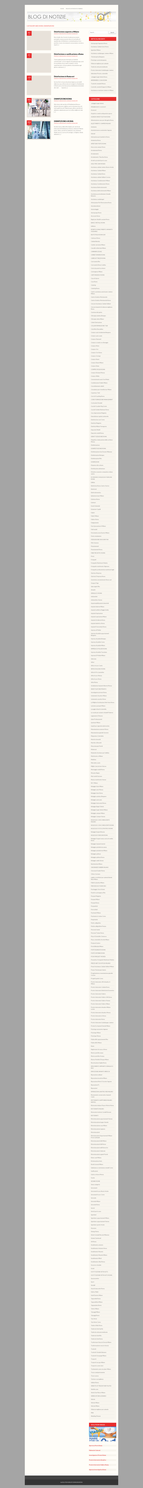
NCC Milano (94, 783)
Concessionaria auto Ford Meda (100, 379)
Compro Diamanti (96, 339)
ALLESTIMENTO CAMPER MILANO (101, 123)
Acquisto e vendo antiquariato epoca (101, 113)
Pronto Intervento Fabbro (74, 8)
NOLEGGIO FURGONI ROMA (99, 835)
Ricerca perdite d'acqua (97, 1056)
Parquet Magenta (96, 896)
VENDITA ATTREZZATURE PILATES (101, 1386)
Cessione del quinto (96, 312)
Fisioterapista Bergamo (98, 57)
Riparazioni (94, 1088)
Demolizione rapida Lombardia (99, 416)
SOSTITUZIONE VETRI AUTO (99, 1272)
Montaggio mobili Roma (98, 769)
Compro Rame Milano (97, 362)
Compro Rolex (95, 366)
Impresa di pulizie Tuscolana (99, 652)
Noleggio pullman (96, 854)
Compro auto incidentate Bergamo (101, 332)
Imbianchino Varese (96, 600)
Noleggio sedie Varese (97, 860)
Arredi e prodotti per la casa (99, 160)
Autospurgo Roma (96, 213)
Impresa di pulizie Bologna (98, 639)
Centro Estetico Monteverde (99, 297)
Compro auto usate (96, 336)
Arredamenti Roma (96, 150)
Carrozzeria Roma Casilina (98, 265)
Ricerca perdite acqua (97, 1053)
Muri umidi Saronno (96, 776)
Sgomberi (93, 1215)
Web (92, 1412)
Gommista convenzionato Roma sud (101, 580)
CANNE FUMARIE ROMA (98, 255)
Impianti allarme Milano (97, 606)
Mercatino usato (95, 763)
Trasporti (93, 1359)
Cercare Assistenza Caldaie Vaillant (101, 304)
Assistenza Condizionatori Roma (100, 184)
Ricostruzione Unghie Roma (98, 1063)
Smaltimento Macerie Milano (99, 1255)
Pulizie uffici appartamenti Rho (99, 1039)
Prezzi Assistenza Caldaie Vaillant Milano (102, 966)
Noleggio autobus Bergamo (98, 796)
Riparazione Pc (95, 1085)
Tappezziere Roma (96, 1305)
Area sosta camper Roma (98, 147)
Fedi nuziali (94, 529)
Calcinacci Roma (95, 238)
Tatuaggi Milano (95, 1312)
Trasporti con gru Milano (98, 1362)
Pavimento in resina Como (98, 916)
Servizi (93, 1208)
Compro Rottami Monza (98, 373)
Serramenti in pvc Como (98, 1194)
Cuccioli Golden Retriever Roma (100, 409)
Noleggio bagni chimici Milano (99, 810)
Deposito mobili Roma (97, 433)
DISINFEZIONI (95, 462)
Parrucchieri (94, 909)
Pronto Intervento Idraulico (97, 1460)
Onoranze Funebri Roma (98, 871)
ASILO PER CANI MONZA (98, 164)
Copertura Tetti (95, 393)
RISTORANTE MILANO (97, 1109)
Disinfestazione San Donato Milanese (101, 452)
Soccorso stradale (96, 1265)
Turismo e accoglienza (97, 1379)
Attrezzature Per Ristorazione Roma (101, 202)
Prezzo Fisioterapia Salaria (98, 970)
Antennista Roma (96, 140)
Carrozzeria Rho (95, 261)
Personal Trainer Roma (97, 933)
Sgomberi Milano (96, 50)
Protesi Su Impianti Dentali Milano (100, 1026)
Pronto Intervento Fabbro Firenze (100, 1000)
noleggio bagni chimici (97, 103)
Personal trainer (95, 929)
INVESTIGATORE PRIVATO (98, 689)
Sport (92, 1282)
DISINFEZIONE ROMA (63, 99)
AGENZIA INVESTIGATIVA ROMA (100, 117)
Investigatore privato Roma (99, 692)
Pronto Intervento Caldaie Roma (100, 987)
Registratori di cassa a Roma (99, 1049)
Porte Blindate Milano (97, 946)
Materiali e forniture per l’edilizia (100, 753)
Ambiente (94, 127)
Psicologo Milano (96, 1032)
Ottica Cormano (95, 874)
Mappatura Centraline (97, 736)
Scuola (93, 1178)
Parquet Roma (95, 903)
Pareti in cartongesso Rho (98, 893)
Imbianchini (94, 596)
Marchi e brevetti (96, 739)
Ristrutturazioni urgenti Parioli (99, 1154)
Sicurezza (93, 1228)
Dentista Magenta (96, 423)
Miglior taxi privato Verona (98, 766)
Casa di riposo (95, 278)
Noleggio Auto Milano (97, 786)
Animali (93, 133)
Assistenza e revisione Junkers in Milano (102, 90)
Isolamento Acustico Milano (99, 696)
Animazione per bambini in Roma (100, 137)
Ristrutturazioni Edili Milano (99, 1141)
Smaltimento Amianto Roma (99, 1248)
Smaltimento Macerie (97, 1251)
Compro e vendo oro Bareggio (99, 342)
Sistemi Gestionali (96, 1238)
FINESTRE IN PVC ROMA (98, 553)
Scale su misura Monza (97, 1174)
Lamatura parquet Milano (98, 706)
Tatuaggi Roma (95, 1315)
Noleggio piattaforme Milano (99, 850)
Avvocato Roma (95, 216)
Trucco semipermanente (98, 1372)
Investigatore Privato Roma (97, 1455)
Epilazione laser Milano (97, 496)
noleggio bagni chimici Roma (99, 77)
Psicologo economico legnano (99, 1029)
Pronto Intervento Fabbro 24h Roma (101, 997)
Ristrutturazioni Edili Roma (98, 1144)
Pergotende (94, 919)
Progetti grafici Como (97, 978)
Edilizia (93, 482)
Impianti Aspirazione (97, 613)
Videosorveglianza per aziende (99, 63)
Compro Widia (95, 376)
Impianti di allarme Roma (98, 620)
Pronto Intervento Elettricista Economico (102, 990)
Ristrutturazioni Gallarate (98, 1151)
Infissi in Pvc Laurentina (97, 672)
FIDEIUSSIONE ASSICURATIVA (99, 539)
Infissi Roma (94, 682)
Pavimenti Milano (96, 913)
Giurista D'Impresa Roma (98, 576)
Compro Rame (95, 359)
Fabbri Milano (95, 516)
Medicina (93, 759)
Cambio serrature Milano (98, 245)
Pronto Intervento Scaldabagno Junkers (102, 70)
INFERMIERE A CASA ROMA (99, 80)
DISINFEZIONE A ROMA (63, 121)
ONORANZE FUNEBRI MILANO (100, 867)
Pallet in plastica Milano (97, 882)
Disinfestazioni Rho (96, 458)
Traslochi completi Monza (98, 83)
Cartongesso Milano (96, 271)
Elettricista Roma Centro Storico (100, 486)
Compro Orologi (95, 356)
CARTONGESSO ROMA (97, 275)
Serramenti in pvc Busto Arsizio (100, 1191)
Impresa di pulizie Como (98, 642)
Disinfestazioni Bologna (97, 455)
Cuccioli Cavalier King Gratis (99, 406)
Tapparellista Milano (97, 1302)
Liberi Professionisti (96, 719)
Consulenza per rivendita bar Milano (101, 389)
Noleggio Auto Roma (97, 793)
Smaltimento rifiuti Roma (98, 1262)
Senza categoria (95, 1184)
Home (62, 8)
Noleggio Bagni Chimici (97, 806)
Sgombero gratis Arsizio (98, 1225)
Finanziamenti (95, 546)
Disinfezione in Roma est (64, 76)
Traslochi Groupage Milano (98, 1355)
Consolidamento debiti (97, 386)
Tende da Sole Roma (97, 1339)
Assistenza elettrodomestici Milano (101, 190)
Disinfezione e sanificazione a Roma (68, 54)
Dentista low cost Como (98, 419)
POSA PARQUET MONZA (98, 956)
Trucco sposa (95, 1376)
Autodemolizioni (95, 206)
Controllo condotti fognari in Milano (101, 87)
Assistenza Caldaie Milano (98, 170)
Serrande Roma (95, 1204)
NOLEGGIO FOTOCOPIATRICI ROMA (102, 828)
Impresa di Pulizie (96, 630)
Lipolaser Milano (95, 722)
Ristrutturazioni (95, 1132)
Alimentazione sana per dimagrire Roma (102, 120)
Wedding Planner (96, 1416)
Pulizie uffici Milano (96, 1042)
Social (92, 1268)
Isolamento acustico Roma (98, 699)
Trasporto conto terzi (97, 1366)
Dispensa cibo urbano (97, 465)
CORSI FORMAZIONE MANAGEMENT (102, 399)
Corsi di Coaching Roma (97, 396)
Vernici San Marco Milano (98, 1392)
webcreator (62, 33)
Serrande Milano (95, 1201)
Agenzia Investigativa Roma (97, 1469)
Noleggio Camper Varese (98, 816)
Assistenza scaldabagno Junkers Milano (102, 53)
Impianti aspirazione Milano (99, 616)
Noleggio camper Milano (98, 813)
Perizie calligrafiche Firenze (98, 926)
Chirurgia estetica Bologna (98, 316)
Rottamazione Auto (96, 1161)
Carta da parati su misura (98, 268)
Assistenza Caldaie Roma (98, 174)
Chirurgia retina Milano (97, 319)
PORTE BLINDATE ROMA (98, 950)
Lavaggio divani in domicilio (98, 709)
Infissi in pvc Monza (96, 675)
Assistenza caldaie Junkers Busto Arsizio (102, 167)
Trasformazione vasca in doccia (100, 1345)
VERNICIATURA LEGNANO (98, 1396)
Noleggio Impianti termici (98, 844)
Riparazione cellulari (96, 1075)
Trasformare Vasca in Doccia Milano (101, 1342)
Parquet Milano (95, 899)
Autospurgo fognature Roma (99, 43)
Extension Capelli (96, 509)
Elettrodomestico (96, 492)
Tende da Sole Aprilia (97, 1329)
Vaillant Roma (95, 1382)
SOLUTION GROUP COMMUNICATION (72, 1482)
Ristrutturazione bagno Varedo (99, 1122)
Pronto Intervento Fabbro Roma (99, 1465)
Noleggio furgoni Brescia (98, 832)
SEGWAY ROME (95, 1181)
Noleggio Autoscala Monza (98, 803)
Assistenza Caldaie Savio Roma (100, 46)
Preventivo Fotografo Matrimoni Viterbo (102, 960)
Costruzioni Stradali (96, 403)
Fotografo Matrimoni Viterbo (99, 563)
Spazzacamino (95, 1278)
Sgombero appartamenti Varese (100, 1221)
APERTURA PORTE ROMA (98, 143)
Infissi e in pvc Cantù (96, 665)
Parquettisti (94, 906)
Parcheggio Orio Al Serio (98, 889)
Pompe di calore (95, 943)
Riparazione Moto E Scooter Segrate (101, 1081)
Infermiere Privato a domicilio (99, 73)
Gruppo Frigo (95, 583)
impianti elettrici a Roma (98, 623)
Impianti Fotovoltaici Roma (98, 627)
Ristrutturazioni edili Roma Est (99, 1147)
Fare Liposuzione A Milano (98, 526)
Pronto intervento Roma (98, 1019)
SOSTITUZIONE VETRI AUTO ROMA (101, 1275)
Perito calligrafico (96, 923)
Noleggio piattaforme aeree (99, 847)
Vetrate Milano (95, 1406)
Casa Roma (94, 281)
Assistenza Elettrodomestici (99, 187)
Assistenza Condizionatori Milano (100, 180)
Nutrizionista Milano (96, 864)
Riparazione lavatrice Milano (99, 1078)
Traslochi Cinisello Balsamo (98, 1352)
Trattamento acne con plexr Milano (101, 1369)
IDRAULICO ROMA (96, 593)
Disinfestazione (95, 445)
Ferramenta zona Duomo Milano (100, 533)
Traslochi (93, 1349)
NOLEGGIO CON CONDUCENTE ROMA (102, 825)
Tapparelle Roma (96, 1298)
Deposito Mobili (95, 430)
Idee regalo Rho (95, 586)
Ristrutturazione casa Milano (99, 1125)
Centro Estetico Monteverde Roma (101, 300)
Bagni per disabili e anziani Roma (100, 219)
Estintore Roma (95, 499)
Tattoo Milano (95, 1309)
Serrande (93, 1198)
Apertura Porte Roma (95, 1445)
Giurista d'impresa (96, 573)
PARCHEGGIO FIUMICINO (98, 886)
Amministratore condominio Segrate (101, 130)
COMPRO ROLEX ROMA (98, 369)
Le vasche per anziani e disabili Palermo (102, 712)
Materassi (94, 749)
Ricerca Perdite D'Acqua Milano (100, 1059)
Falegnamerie (95, 522)
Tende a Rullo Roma (96, 1325)
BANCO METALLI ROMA (98, 223)
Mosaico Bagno (95, 773)
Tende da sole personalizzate (99, 67)
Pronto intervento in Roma (98, 1016)
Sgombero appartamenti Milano (100, 1218)
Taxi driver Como (96, 1322)
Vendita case (94, 1389)
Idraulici (93, 590)
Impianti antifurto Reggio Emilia (100, 610)
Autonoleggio (95, 209)
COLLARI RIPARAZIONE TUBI (99, 326)
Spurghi (93, 1285)
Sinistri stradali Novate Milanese (100, 1235)
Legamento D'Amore (97, 716)
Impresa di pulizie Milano (98, 645)
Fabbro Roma (95, 519)
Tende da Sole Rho (96, 1335)
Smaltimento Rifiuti (96, 1258)
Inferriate (93, 659)
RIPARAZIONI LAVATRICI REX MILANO (102, 1091)
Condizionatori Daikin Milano (99, 383)
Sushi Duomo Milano (97, 1295)
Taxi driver (94, 1319)
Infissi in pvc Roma (96, 679)
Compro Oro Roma (96, 352)
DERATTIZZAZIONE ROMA (99, 436)
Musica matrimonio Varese (98, 779)
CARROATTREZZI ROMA (98, 258)
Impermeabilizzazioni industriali (100, 603)
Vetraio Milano (95, 1402)
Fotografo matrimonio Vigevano (100, 566)
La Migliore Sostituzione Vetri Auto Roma (102, 702)
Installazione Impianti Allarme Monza (101, 686)
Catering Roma (95, 288)
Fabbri (93, 512)
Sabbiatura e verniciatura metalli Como (102, 1168)
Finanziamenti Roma (96, 549)
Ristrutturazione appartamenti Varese (101, 1119)
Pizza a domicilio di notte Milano (100, 939)
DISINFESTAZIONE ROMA (98, 448)
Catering (93, 285)
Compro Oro (94, 349)
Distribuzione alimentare (98, 468)
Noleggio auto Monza (97, 789)
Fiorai (92, 556)
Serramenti (94, 1188)
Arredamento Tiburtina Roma (99, 157)
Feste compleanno (96, 536)
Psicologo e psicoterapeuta (99, 60)
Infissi (92, 662)
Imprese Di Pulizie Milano (98, 655)
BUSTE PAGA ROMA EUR (98, 234)
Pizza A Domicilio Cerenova (99, 936)
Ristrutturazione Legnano (98, 1129)
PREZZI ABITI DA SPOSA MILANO (101, 963)
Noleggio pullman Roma (97, 857)
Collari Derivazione (96, 322)
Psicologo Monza (96, 1036)
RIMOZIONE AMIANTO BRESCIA (100, 1071)
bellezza (93, 226)
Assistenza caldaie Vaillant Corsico (100, 177)
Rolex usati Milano (96, 1157)
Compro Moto (95, 346)
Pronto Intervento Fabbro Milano (100, 1004)
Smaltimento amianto (97, 1245)
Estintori (93, 502)
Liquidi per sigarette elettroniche (100, 726)
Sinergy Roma (95, 1231)
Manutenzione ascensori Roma (99, 729)
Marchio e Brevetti (96, 743)
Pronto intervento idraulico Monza (101, 1012)
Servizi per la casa (96, 1211)
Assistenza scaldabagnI (97, 199)
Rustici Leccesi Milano (97, 1164)
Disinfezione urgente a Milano (66, 32)
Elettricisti (94, 489)
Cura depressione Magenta (98, 413)
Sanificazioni (94, 1171)
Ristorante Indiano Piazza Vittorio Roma (102, 1105)
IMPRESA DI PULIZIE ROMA (99, 649)
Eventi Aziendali (95, 506)
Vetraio (93, 1399)
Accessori (93, 110)
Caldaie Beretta (95, 241)
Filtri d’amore (95, 543)
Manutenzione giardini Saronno (100, 732)
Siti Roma (93, 1241)
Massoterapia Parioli (97, 746)
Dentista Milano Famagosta (99, 426)
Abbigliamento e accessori (98, 107)
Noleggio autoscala (96, 800)
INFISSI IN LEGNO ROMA (98, 669)
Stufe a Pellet (94, 1292)
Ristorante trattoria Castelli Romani (101, 1112)
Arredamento (95, 154)
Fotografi (93, 559)
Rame (92, 1046)
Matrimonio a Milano (97, 756)
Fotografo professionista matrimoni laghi (102, 569)
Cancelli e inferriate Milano (98, 248)
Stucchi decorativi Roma (98, 1288)
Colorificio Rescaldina (97, 329)
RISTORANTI (94, 1115)
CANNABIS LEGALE (96, 251)
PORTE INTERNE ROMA (98, 953)
